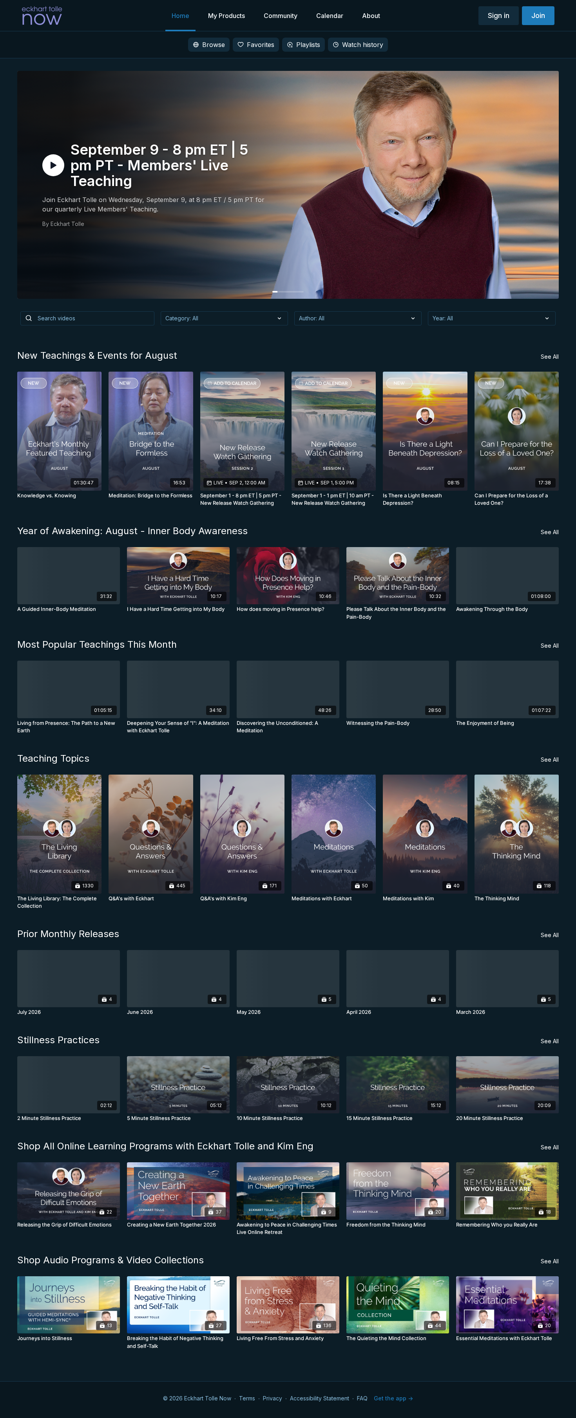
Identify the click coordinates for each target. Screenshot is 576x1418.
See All (550, 356)
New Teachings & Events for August (97, 355)
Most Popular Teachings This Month (97, 644)
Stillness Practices (58, 1040)
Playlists (308, 45)
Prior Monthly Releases (68, 933)
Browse (213, 45)
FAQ (362, 1398)
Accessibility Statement (319, 1398)
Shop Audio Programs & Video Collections (110, 1260)
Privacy (272, 1398)
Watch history (362, 45)
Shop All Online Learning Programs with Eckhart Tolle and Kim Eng (165, 1146)
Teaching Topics (53, 758)
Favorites (260, 45)
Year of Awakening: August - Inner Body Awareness (132, 530)
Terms (247, 1398)
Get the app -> (393, 1398)
